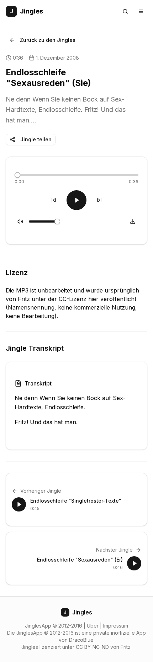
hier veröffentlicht (112, 298)
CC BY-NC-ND (92, 647)
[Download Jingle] (132, 221)
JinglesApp (38, 626)
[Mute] (20, 221)
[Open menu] (140, 11)
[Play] (76, 200)
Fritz (126, 647)
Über (93, 626)
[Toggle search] (125, 11)
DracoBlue (81, 640)
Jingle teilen (36, 139)
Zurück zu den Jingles (47, 40)
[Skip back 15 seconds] (54, 200)
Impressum (115, 626)
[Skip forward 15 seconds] (99, 200)
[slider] (17, 175)
